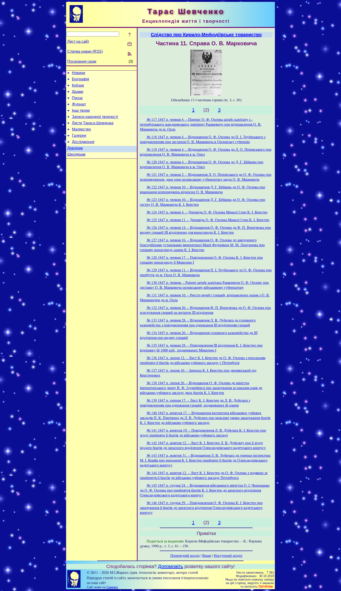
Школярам (76, 154)
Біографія (80, 79)
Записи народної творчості (95, 117)
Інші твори (81, 110)
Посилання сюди (81, 61)
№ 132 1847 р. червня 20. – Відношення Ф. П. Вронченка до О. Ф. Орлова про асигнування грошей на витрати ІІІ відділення (205, 310)
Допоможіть (170, 566)
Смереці (112, 587)
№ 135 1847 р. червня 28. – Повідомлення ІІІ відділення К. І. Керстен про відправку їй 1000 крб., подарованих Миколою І (201, 347)
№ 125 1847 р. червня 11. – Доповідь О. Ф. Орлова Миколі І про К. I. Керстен (208, 219)
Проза (77, 98)
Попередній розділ (185, 555)
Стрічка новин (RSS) (85, 51)
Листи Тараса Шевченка (92, 123)
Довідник (75, 148)
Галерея (79, 136)
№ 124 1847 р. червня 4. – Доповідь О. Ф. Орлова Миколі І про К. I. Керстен (207, 212)
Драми (77, 92)
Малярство (81, 129)
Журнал (79, 104)
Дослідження (83, 142)
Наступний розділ (228, 555)
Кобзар (78, 85)
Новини (78, 73)
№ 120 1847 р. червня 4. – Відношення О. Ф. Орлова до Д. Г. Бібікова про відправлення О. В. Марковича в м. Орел (201, 164)
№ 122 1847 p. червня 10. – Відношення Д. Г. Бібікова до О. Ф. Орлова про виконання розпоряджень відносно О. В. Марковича (202, 189)
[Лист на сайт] (129, 44)
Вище (206, 555)
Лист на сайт (78, 41)
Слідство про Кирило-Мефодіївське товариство (206, 34)
